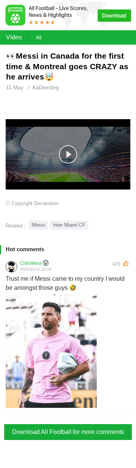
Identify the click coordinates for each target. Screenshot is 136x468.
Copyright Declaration (35, 203)
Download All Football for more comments (68, 432)
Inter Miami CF (69, 225)
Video (14, 37)
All (39, 37)
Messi (38, 225)
